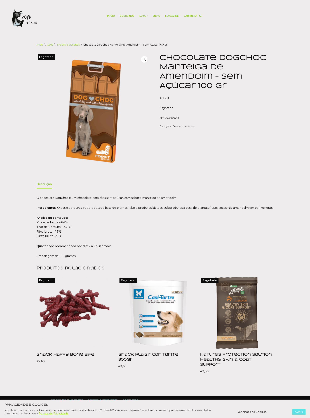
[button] (147, 15)
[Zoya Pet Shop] (24, 18)
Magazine (172, 16)
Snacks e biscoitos (68, 44)
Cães (50, 44)
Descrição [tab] (44, 184)
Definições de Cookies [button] (251, 412)
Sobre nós (127, 16)
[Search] (200, 16)
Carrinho (190, 16)
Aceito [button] (299, 411)
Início (111, 16)
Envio (156, 16)
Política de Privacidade (53, 413)
